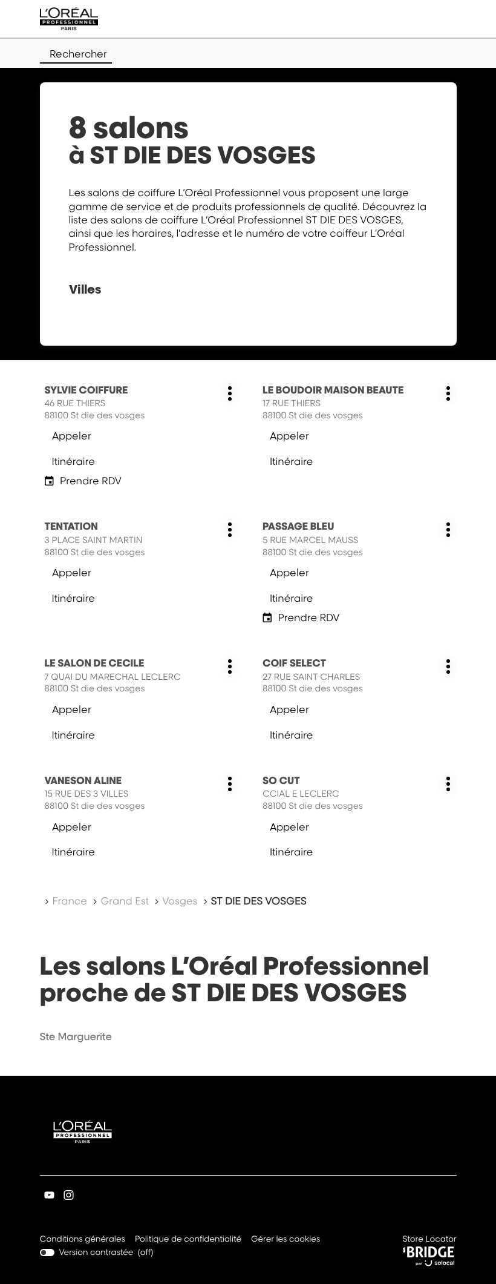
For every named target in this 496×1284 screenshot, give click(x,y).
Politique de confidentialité (188, 1240)
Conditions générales (82, 1240)
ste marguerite (76, 1036)
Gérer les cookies (285, 1239)
